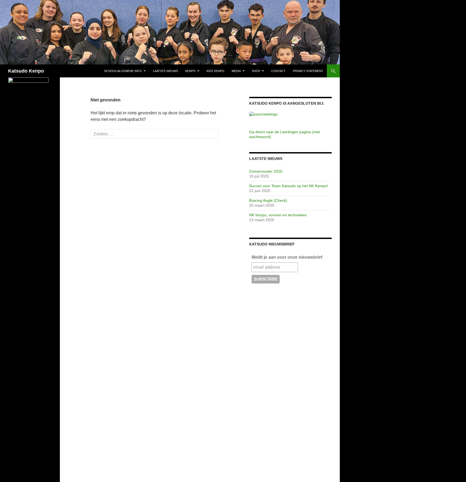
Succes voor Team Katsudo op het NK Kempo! (288, 186)
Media (236, 71)
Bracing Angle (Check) (268, 200)
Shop (256, 71)
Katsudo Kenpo (26, 71)
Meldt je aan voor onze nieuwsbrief (287, 257)
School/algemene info (123, 71)
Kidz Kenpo (215, 71)
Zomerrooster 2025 (265, 171)
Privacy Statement (308, 71)
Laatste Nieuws (165, 71)
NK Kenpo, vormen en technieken (278, 215)
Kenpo (190, 71)
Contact (278, 71)
